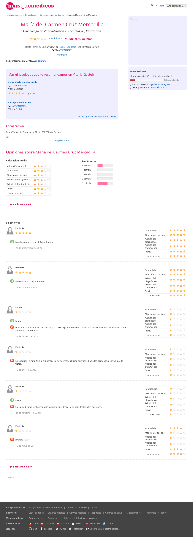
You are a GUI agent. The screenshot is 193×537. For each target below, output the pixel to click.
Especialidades (36, 512)
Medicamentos (134, 512)
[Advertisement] (158, 42)
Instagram (78, 528)
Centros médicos (77, 512)
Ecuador (65, 523)
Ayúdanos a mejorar (160, 84)
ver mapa (62, 54)
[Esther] (10, 312)
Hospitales (95, 512)
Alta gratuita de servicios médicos (46, 507)
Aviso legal (69, 518)
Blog (35, 528)
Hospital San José (66, 46)
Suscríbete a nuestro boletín (104, 528)
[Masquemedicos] (30, 9)
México (79, 523)
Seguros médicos (56, 512)
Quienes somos (36, 518)
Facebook (47, 528)
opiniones (56, 38)
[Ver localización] (62, 137)
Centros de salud (113, 512)
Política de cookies (87, 518)
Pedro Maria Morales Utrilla (22, 82)
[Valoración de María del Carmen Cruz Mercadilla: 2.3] (39, 38)
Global (110, 523)
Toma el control (159, 87)
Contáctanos (54, 518)
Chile (35, 523)
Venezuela (95, 523)
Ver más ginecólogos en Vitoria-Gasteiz (96, 116)
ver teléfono (66, 49)
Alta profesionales (176, 5)
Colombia (49, 523)
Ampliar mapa (62, 140)
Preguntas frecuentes (157, 512)
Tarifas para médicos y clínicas (81, 507)
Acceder (160, 5)
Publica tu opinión (80, 39)
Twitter (62, 528)
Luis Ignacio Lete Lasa (19, 102)
